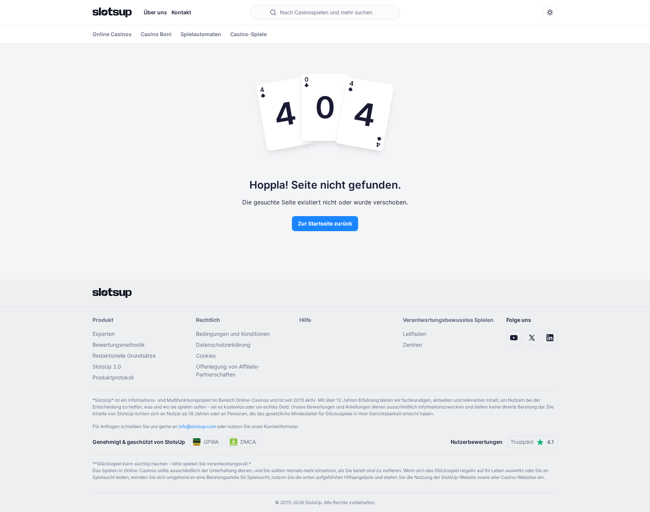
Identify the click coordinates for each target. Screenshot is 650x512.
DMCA (248, 442)
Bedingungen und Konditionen (233, 334)
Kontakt (181, 12)
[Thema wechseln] (549, 12)
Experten (104, 334)
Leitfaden (414, 334)
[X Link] (531, 337)
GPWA (211, 442)
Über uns (155, 12)
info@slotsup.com (197, 426)
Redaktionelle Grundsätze (124, 355)
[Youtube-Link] (513, 337)
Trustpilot (532, 442)
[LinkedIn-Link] (549, 337)
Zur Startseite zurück (325, 223)
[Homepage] (112, 12)
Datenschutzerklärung (223, 344)
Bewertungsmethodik (119, 344)
